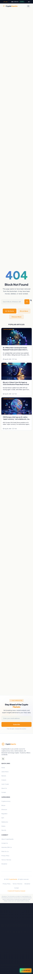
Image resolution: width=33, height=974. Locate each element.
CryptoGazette (13, 879)
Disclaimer (4, 864)
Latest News (5, 771)
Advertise (26, 970)
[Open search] (24, 6)
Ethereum (4, 809)
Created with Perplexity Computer (16, 891)
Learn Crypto (5, 784)
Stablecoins (4, 822)
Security (3, 830)
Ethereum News (16, 317)
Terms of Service (6, 860)
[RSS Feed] (3, 758)
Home (3, 767)
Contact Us (4, 843)
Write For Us (5, 851)
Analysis (3, 780)
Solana (3, 826)
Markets (3, 776)
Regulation (4, 813)
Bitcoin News (24, 311)
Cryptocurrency (5, 801)
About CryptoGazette (7, 839)
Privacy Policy (5, 855)
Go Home (11, 311)
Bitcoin (3, 805)
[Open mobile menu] (28, 6)
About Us (4, 788)
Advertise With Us (6, 847)
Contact (3, 792)
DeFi (2, 818)
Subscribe (16, 724)
